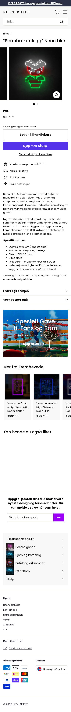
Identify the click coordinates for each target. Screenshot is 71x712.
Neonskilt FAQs (11, 604)
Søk (5, 629)
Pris (6, 111)
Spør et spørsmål (15, 300)
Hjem (6, 33)
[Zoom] (56, 94)
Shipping (8, 126)
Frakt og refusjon (16, 291)
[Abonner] (58, 517)
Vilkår (6, 619)
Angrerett (8, 624)
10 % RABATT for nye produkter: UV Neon (35, 3)
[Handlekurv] (57, 12)
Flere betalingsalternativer (35, 154)
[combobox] (35, 22)
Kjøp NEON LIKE (34, 344)
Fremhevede (31, 367)
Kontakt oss (10, 609)
